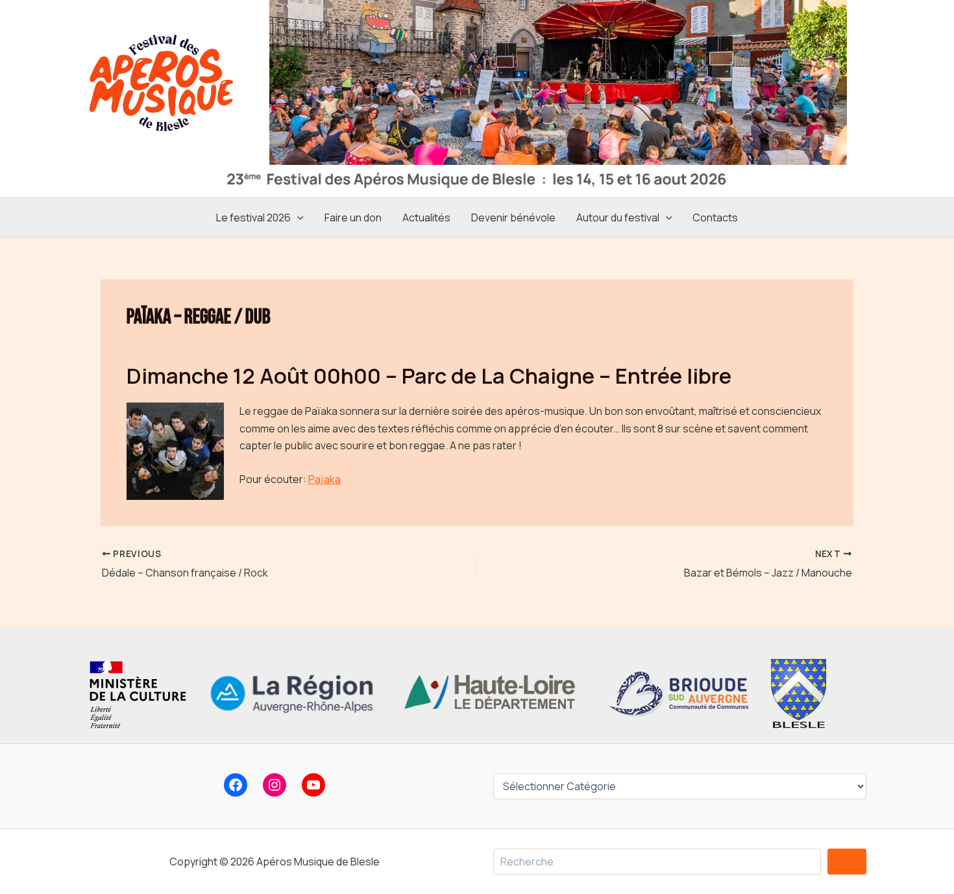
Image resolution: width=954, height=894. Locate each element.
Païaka (324, 479)
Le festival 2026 (253, 217)
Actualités (426, 217)
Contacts (715, 217)
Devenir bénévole (513, 217)
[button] (297, 217)
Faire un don (353, 217)
